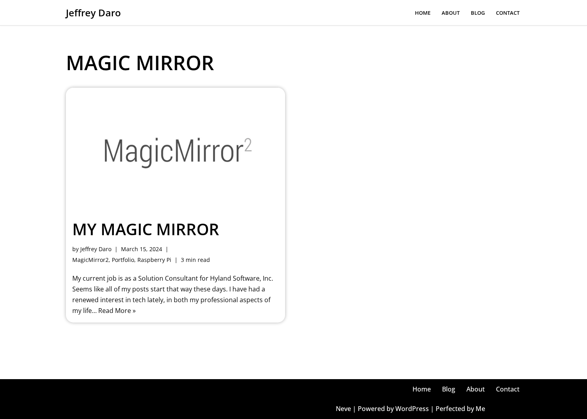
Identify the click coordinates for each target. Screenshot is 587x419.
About (451, 12)
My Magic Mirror (145, 229)
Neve (343, 408)
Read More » (117, 310)
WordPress (412, 408)
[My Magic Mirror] (175, 149)
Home (422, 12)
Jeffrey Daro (95, 249)
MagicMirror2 (90, 260)
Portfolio (123, 260)
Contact (508, 12)
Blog (478, 12)
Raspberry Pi (154, 260)
